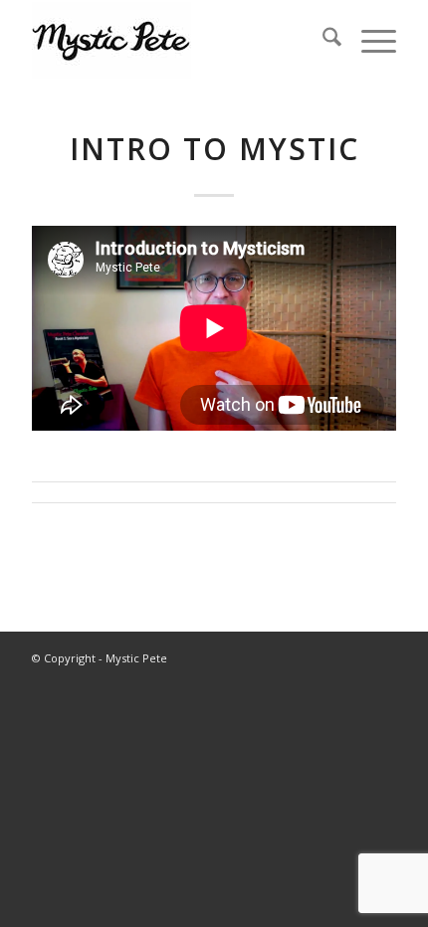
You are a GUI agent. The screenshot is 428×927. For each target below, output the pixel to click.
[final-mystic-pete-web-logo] (177, 40)
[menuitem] (322, 40)
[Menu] (368, 40)
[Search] (322, 40)
